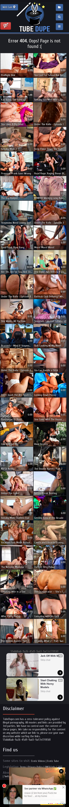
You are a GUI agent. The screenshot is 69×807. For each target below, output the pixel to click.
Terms (23, 767)
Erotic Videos (38, 761)
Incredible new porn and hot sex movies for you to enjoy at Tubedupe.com (34, 17)
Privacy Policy (35, 767)
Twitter (8, 776)
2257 (60, 767)
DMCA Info (50, 767)
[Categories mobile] (59, 7)
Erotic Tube (53, 761)
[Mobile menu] (59, 26)
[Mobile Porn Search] (59, 17)
